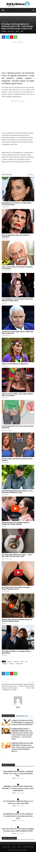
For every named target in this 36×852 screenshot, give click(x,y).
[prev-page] (3, 756)
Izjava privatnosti (6, 847)
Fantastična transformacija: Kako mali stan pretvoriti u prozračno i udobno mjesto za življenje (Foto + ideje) (10, 687)
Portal (13, 778)
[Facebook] (3, 37)
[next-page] (6, 756)
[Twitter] (7, 37)
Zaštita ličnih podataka (28, 847)
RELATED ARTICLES (8, 716)
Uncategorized (9, 14)
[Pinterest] (11, 37)
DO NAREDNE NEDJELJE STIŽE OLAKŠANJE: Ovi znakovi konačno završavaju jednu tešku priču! (18, 816)
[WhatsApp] (15, 37)
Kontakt (14, 847)
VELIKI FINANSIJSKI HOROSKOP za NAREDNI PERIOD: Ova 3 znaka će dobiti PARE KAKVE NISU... (18, 774)
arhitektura (9, 661)
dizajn (22, 661)
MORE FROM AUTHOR (22, 716)
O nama (19, 847)
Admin (4, 31)
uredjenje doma (19, 663)
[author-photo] (18, 704)
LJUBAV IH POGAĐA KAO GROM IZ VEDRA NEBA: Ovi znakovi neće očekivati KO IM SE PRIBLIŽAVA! (22, 722)
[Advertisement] (18, 55)
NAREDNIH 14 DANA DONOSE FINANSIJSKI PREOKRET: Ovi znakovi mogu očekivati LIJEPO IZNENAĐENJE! (18, 788)
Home (2, 14)
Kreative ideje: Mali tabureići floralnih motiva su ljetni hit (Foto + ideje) (26, 686)
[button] (3, 10)
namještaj (5, 663)
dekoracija (16, 661)
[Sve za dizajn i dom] (18, 4)
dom (26, 661)
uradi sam (11, 663)
